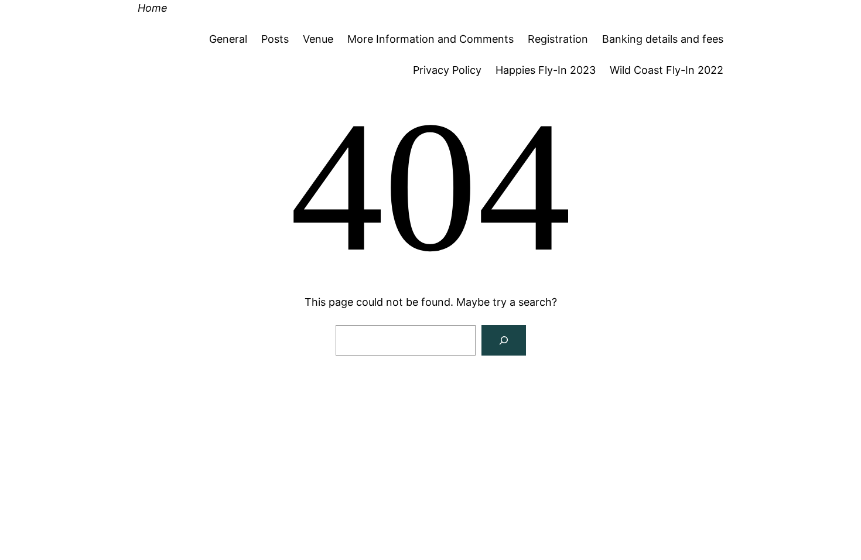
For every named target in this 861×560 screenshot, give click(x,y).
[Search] (503, 340)
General (228, 39)
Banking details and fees (662, 39)
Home (153, 8)
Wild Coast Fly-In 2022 (666, 70)
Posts (275, 39)
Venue (318, 39)
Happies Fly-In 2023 (546, 70)
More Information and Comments (430, 39)
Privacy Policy (447, 70)
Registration (558, 39)
